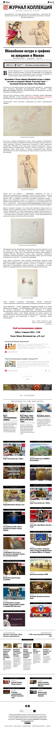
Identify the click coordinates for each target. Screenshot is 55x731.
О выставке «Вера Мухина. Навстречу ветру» (41, 526)
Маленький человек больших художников (11, 578)
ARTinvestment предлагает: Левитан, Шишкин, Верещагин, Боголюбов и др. (7, 654)
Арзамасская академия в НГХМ (39, 574)
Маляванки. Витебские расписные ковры (40, 597)
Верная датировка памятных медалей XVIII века (43, 684)
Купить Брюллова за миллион (36, 651)
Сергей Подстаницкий (29, 395)
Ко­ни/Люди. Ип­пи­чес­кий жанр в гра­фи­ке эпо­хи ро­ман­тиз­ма (27, 418)
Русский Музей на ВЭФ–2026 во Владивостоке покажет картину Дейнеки (12, 528)
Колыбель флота (43, 415)
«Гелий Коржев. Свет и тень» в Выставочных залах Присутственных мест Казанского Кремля (14, 554)
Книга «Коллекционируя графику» (10, 417)
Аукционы (31, 58)
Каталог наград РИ (9, 726)
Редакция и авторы (26, 726)
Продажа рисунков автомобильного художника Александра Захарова (27, 653)
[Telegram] (48, 2)
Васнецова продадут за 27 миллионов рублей (47, 652)
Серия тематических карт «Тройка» (13, 459)
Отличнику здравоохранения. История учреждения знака (17, 694)
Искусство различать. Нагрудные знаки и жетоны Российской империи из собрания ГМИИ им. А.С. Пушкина (41, 550)
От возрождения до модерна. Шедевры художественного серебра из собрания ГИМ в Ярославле (13, 604)
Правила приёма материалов (38, 726)
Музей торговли (17, 726)
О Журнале (48, 726)
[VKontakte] (51, 2)
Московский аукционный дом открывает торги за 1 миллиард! (17, 653)
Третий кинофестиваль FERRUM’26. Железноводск (40, 459)
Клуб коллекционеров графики (27, 328)
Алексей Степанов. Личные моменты (16, 683)
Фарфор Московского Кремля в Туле (13, 505)
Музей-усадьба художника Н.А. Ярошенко (42, 694)
